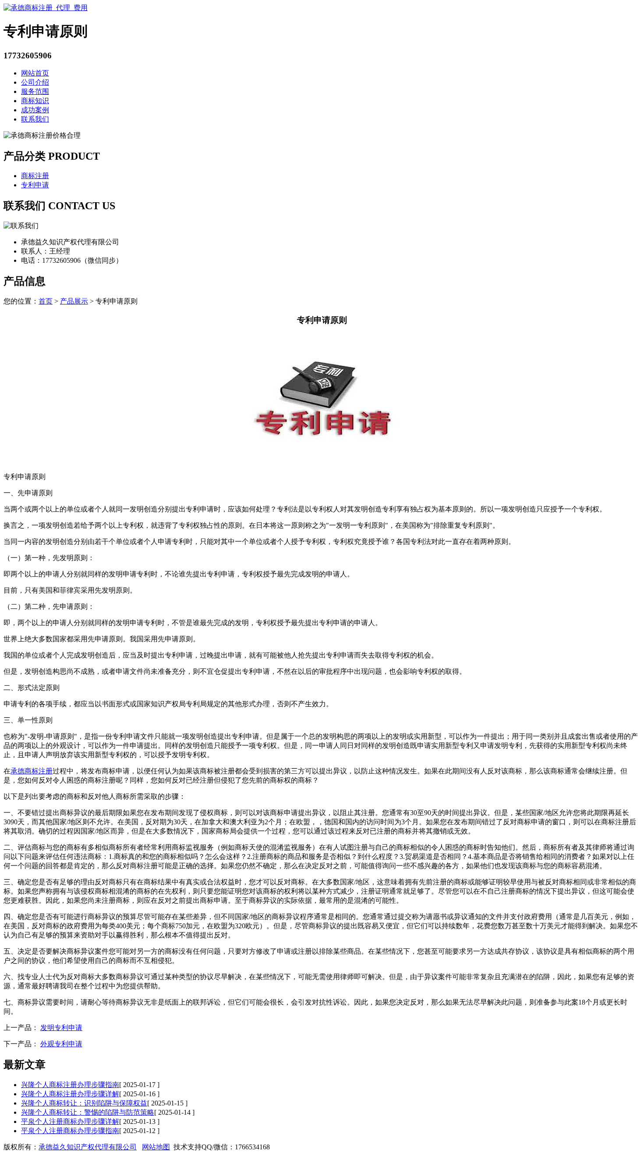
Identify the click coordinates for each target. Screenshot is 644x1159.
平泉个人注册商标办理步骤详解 (70, 1121)
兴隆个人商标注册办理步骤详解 (70, 1094)
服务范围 (35, 91)
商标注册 (35, 175)
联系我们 (35, 119)
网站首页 (35, 73)
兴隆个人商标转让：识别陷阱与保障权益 (84, 1103)
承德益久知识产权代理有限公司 (88, 1147)
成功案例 (35, 110)
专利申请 (35, 185)
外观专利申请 (61, 1044)
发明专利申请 (61, 1027)
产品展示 (74, 301)
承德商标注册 (32, 771)
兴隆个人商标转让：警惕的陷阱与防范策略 (87, 1112)
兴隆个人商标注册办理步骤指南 (70, 1084)
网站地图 (156, 1147)
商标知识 (35, 100)
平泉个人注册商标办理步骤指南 (70, 1130)
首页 (46, 301)
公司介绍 (35, 82)
